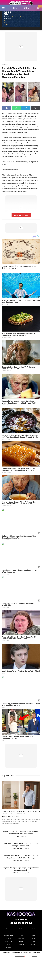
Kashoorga (5, 64)
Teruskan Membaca (21, 215)
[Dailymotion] (30, 923)
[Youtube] (26, 923)
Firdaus (17, 836)
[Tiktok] (23, 923)
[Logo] (21, 8)
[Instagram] (15, 923)
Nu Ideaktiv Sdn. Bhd (19, 956)
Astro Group (34, 956)
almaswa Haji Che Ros (10, 80)
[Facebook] (11, 923)
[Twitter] (19, 923)
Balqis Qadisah (6, 816)
